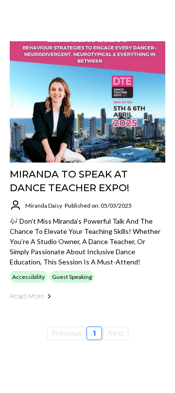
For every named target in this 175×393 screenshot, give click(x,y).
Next (115, 333)
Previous (66, 333)
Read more (27, 296)
